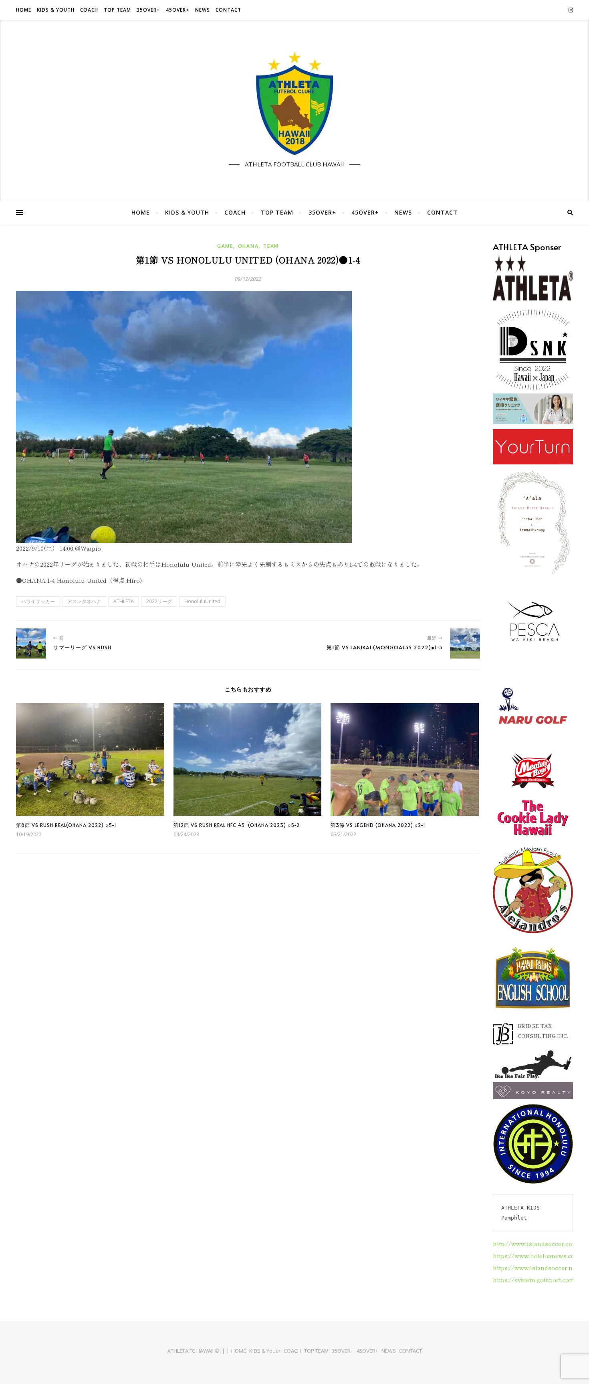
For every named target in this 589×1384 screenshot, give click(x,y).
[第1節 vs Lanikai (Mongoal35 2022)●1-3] (465, 643)
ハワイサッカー (38, 601)
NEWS (202, 9)
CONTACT (228, 9)
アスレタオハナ (84, 601)
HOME (23, 9)
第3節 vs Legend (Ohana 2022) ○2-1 (378, 825)
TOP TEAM (117, 9)
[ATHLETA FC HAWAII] (294, 103)
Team (271, 246)
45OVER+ (178, 9)
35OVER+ (148, 9)
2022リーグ (159, 601)
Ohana (248, 246)
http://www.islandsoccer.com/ (537, 1243)
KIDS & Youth (56, 9)
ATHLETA (123, 601)
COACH (89, 9)
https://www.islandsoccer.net (535, 1267)
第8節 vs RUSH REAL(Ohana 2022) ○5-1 (66, 825)
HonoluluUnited (202, 601)
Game (225, 246)
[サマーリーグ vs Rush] (31, 643)
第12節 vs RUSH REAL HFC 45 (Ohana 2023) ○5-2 (236, 825)
